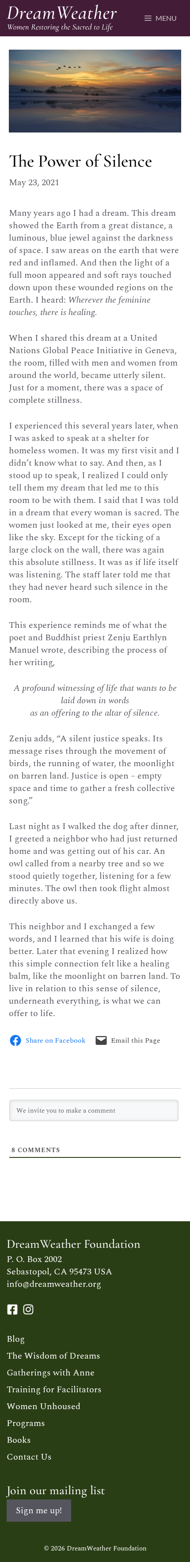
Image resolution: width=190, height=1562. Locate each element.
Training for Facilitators (54, 1389)
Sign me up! (39, 1510)
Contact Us (29, 1457)
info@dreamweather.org (54, 1284)
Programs (26, 1423)
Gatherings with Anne (51, 1372)
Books (19, 1440)
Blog (16, 1339)
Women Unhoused (43, 1406)
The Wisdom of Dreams (53, 1356)
